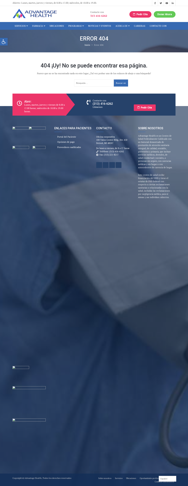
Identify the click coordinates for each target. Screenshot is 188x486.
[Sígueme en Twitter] (161, 3)
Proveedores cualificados (69, 147)
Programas (75, 25)
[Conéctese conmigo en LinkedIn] (173, 3)
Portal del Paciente (66, 136)
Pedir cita (142, 14)
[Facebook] (99, 165)
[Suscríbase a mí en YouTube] (167, 3)
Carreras (139, 25)
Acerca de (121, 25)
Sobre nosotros (104, 478)
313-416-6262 (98, 15)
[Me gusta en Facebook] (155, 3)
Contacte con (158, 25)
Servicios (20, 25)
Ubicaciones (56, 25)
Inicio (87, 44)
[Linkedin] (118, 165)
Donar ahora (164, 14)
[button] (4, 41)
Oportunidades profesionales (152, 478)
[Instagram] (112, 165)
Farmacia (37, 25)
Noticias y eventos (99, 25)
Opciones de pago (66, 142)
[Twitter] (106, 165)
